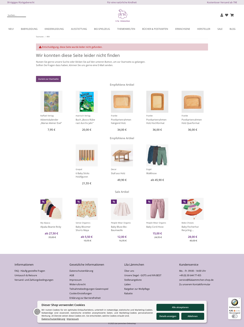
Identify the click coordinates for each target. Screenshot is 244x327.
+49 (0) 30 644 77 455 (190, 275)
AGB (71, 275)
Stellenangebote (133, 279)
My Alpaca (45, 222)
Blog (233, 28)
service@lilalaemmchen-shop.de (196, 279)
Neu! (11, 28)
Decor (113, 169)
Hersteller (203, 28)
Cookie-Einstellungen (80, 293)
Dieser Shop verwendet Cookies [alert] (63, 305)
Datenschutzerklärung (81, 270)
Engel (149, 169)
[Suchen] (24, 15)
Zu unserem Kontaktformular (194, 284)
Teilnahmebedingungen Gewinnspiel (88, 288)
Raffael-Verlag (47, 115)
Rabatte (128, 293)
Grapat (79, 169)
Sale (220, 28)
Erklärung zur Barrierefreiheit (85, 297)
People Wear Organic (121, 222)
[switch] (235, 316)
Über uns (129, 270)
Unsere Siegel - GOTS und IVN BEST (142, 275)
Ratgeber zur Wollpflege (137, 288)
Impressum (75, 279)
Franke (114, 115)
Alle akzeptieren (180, 307)
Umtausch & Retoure (26, 275)
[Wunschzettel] (226, 15)
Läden (127, 284)
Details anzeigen (167, 316)
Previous (40, 220)
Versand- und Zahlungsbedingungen (34, 279)
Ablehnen (193, 316)
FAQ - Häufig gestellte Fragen (30, 270)
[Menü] (239, 299)
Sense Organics (83, 222)
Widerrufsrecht (77, 284)
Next (203, 220)
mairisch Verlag (83, 115)
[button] (221, 15)
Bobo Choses (188, 222)
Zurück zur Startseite (48, 79)
